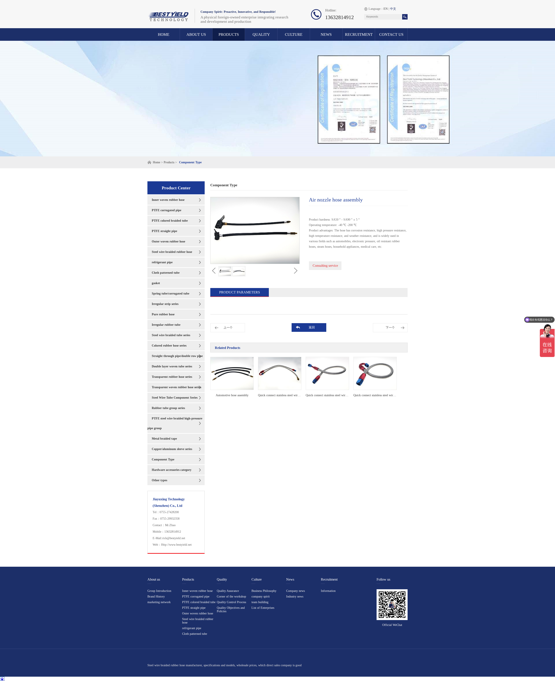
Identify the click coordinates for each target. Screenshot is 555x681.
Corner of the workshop (231, 596)
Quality (261, 34)
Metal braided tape (164, 438)
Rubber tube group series (168, 408)
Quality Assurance (228, 591)
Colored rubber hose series (169, 345)
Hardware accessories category (171, 469)
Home (163, 34)
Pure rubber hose (163, 314)
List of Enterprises (262, 607)
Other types (159, 480)
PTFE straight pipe (164, 231)
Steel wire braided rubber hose (172, 252)
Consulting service (325, 265)
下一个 (390, 327)
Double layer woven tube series (172, 366)
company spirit (260, 596)
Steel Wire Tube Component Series (175, 397)
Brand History (156, 596)
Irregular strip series (165, 304)
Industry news (294, 596)
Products (229, 34)
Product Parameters (239, 292)
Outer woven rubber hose (168, 241)
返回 (312, 327)
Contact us (391, 34)
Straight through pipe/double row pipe (177, 356)
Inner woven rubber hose (168, 199)
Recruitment (359, 34)
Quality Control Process (231, 602)
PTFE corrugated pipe (166, 210)
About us (196, 34)
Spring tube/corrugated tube (170, 293)
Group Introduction (159, 591)
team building (259, 602)
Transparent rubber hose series (172, 376)
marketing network (159, 602)
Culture (293, 34)
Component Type (163, 459)
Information (328, 591)
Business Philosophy (263, 591)
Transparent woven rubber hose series (176, 387)
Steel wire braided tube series (171, 335)
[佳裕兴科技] (168, 12)
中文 (393, 8)
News (326, 34)
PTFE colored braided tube (170, 220)
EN (386, 8)
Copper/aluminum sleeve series (172, 449)
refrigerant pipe (162, 262)
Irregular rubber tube (166, 324)
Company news (295, 591)
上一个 (228, 327)
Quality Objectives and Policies (231, 609)
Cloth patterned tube (166, 272)
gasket (156, 283)
